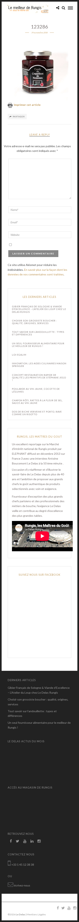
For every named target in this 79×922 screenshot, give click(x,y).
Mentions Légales (36, 914)
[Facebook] (11, 841)
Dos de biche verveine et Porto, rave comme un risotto (37, 413)
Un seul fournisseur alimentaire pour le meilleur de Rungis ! (38, 344)
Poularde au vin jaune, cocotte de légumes (36, 390)
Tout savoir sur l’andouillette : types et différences (38, 333)
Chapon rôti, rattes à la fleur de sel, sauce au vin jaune (37, 401)
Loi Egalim (19, 354)
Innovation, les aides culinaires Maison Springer (39, 364)
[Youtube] (24, 841)
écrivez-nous (22, 885)
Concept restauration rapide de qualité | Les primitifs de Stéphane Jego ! (39, 377)
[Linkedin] (31, 841)
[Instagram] (39, 841)
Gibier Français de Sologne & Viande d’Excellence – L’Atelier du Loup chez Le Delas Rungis (39, 309)
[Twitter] (17, 841)
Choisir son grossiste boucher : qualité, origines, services (34, 321)
